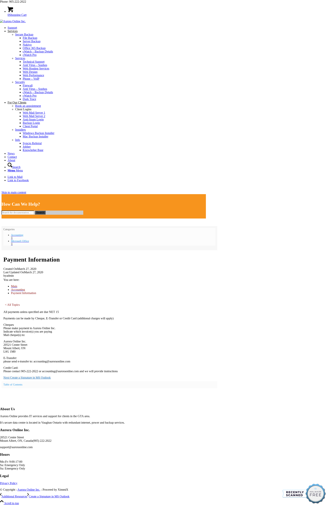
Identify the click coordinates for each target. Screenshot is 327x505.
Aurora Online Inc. (28, 489)
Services (20, 58)
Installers (20, 129)
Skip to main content (14, 192)
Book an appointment (28, 105)
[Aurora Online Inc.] (13, 21)
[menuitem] (167, 27)
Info (17, 139)
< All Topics (12, 304)
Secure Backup (24, 34)
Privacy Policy (8, 483)
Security (20, 82)
